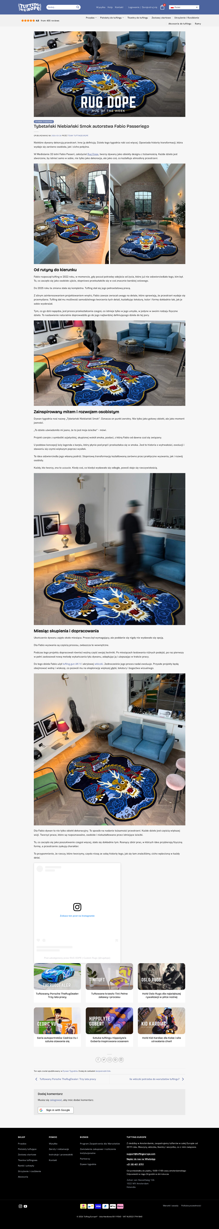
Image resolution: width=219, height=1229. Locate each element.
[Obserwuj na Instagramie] (20, 1206)
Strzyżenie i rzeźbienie (29, 1171)
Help (110, 7)
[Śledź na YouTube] (25, 1206)
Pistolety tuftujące (27, 1149)
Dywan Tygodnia (43, 122)
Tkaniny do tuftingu (137, 17)
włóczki (99, 664)
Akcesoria (23, 1176)
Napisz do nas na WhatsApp (141, 1159)
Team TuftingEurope (78, 135)
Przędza (90, 17)
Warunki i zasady (170, 1205)
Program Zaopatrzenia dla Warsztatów (100, 1143)
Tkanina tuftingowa (27, 1160)
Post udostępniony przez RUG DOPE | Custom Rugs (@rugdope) (77, 958)
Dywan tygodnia (88, 1164)
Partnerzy (85, 1158)
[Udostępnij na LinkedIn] (121, 1059)
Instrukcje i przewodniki (61, 1154)
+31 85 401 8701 (135, 1164)
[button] (142, 7)
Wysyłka (100, 7)
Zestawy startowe (161, 17)
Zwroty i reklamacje (59, 1149)
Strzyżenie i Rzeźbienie (186, 17)
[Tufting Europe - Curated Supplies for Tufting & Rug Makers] (29, 7)
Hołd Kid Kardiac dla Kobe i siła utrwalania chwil (161, 1039)
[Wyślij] (78, 7)
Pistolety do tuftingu (111, 17)
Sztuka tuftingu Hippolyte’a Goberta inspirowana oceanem (109, 1039)
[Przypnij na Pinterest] (115, 1059)
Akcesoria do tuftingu (179, 23)
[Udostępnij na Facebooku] (98, 1059)
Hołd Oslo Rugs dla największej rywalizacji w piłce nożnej (161, 995)
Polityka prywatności (191, 1205)
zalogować (56, 1100)
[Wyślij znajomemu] (109, 1059)
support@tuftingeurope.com (141, 1153)
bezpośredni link (103, 1071)
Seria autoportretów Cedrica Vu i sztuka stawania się (57, 1039)
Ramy (198, 23)
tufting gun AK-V (72, 664)
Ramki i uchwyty (26, 1165)
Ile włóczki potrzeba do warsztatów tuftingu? (155, 1079)
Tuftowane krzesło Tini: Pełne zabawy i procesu (109, 995)
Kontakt (119, 7)
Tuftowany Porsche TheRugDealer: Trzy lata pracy (57, 995)
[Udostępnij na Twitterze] (104, 1059)
